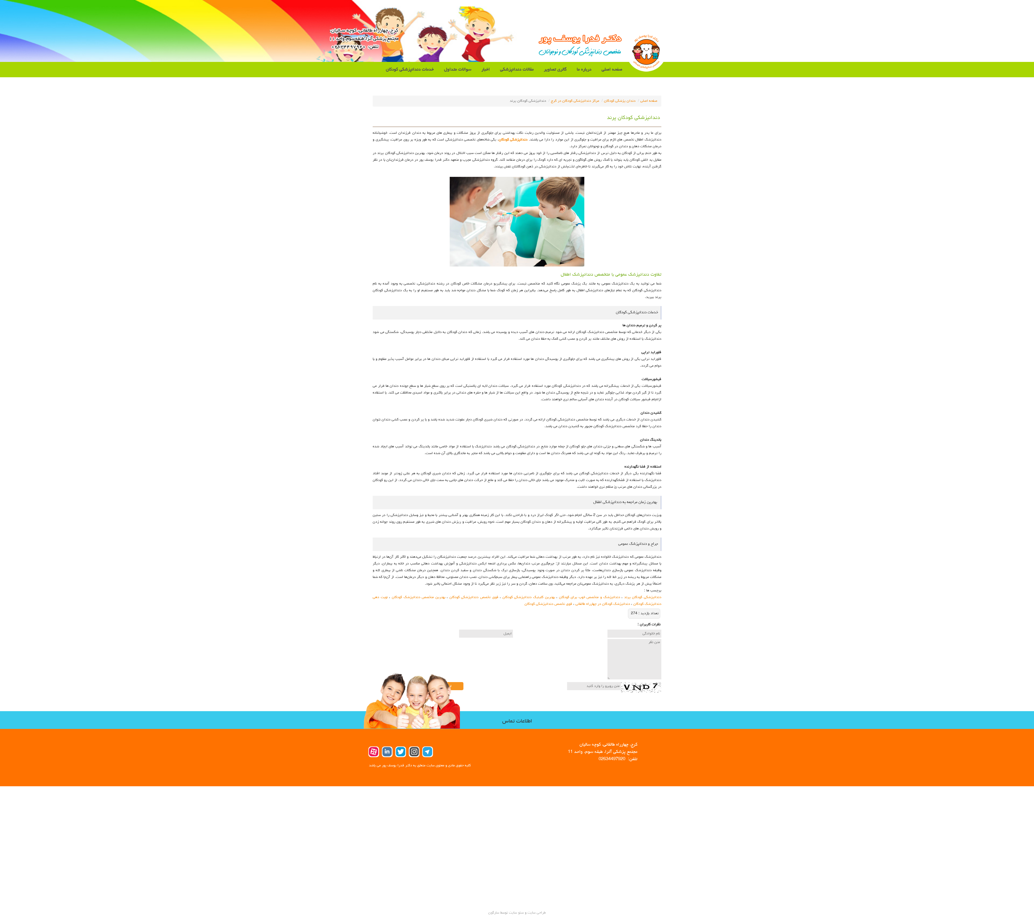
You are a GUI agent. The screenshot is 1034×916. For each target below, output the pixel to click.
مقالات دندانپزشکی (517, 69)
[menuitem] (611, 69)
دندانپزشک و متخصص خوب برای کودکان (589, 597)
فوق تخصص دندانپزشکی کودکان (473, 597)
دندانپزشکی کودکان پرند (642, 597)
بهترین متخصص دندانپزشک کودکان (418, 597)
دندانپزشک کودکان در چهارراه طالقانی (602, 604)
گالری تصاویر (555, 69)
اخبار (485, 69)
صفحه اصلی (612, 69)
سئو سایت (516, 913)
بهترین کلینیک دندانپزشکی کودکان (528, 597)
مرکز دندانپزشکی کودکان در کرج (575, 101)
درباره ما (584, 69)
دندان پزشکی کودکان (619, 101)
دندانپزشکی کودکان (513, 140)
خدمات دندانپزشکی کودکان (410, 69)
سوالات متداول (457, 69)
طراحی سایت (536, 913)
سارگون (494, 913)
